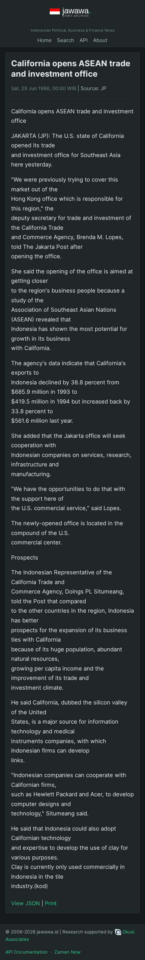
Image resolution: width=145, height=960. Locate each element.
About (100, 40)
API (84, 40)
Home (44, 40)
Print (51, 903)
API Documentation (26, 952)
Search (65, 40)
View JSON (25, 903)
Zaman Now (67, 952)
